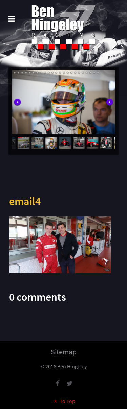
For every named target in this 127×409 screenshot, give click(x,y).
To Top (67, 401)
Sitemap (64, 351)
